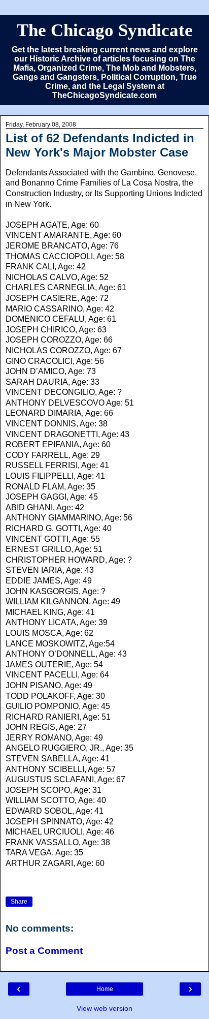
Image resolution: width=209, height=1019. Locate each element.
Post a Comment (44, 950)
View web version (104, 1008)
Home (104, 989)
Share (19, 901)
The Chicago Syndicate (105, 30)
